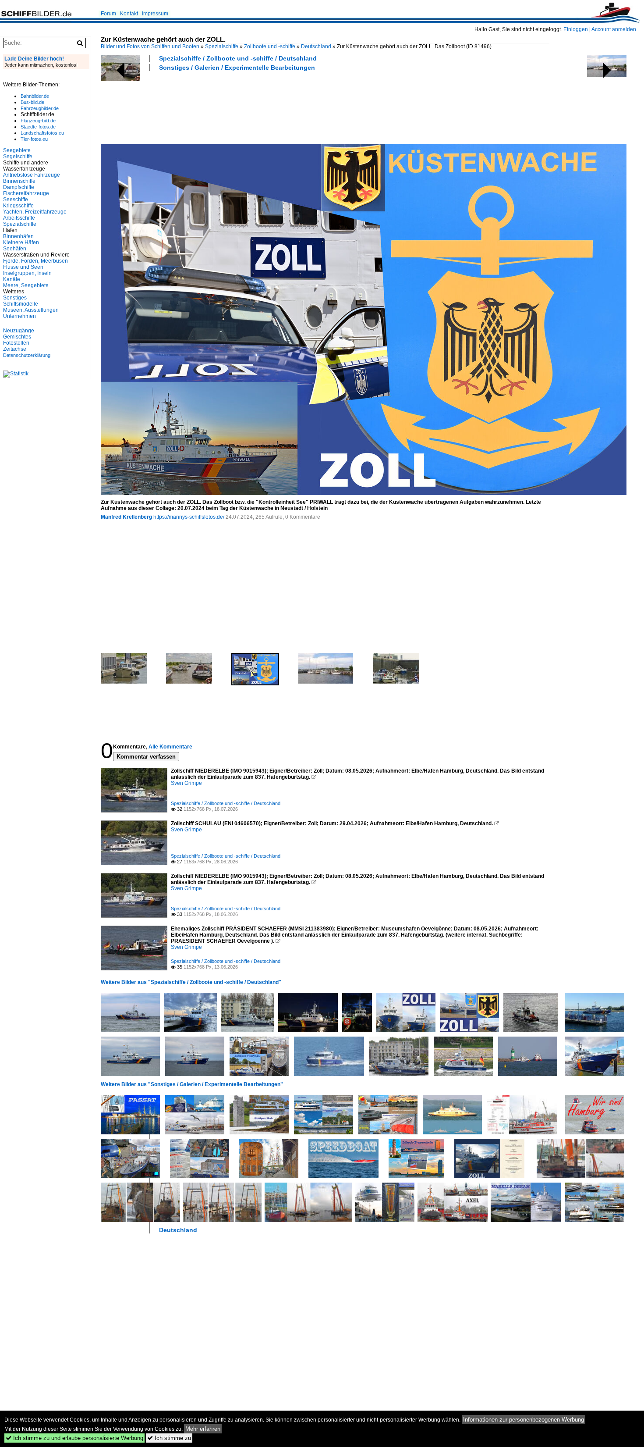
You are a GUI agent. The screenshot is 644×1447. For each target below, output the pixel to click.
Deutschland (316, 46)
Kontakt (129, 14)
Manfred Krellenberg (126, 517)
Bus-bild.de (32, 102)
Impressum (155, 14)
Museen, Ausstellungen (31, 310)
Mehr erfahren (202, 1429)
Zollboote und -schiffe (269, 46)
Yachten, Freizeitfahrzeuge (35, 212)
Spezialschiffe (221, 46)
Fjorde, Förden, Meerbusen (35, 261)
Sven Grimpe (186, 783)
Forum (108, 14)
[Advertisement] (260, 106)
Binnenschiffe (19, 181)
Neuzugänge (18, 331)
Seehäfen (14, 249)
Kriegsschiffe (18, 206)
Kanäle (11, 279)
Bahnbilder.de (35, 96)
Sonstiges (15, 298)
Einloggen (575, 29)
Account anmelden (613, 29)
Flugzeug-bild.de (38, 120)
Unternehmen (19, 316)
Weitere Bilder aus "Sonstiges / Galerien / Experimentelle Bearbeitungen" (192, 1084)
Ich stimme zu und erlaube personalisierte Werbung (74, 1438)
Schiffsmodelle (20, 304)
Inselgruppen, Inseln (27, 273)
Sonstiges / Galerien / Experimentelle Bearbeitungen (237, 67)
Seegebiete (17, 150)
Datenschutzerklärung (26, 355)
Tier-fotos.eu (34, 139)
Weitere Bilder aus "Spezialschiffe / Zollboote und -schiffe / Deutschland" (191, 982)
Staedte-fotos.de (38, 126)
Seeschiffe (15, 199)
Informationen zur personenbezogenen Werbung (523, 1419)
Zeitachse (14, 349)
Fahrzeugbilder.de (40, 108)
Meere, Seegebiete (26, 285)
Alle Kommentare (170, 747)
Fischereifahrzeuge (26, 193)
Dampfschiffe (18, 187)
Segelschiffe (17, 156)
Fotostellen (16, 343)
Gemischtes (17, 337)
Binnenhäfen (18, 236)
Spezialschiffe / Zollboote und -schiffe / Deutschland (238, 58)
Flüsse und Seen (23, 267)
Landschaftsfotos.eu (42, 132)
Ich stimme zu (169, 1438)
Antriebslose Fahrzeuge (31, 175)
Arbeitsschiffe (19, 218)
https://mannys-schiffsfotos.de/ (188, 517)
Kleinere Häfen (21, 242)
